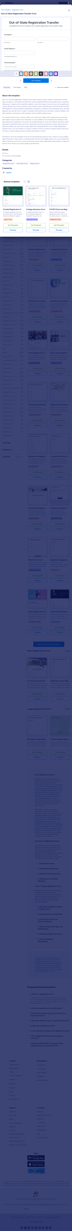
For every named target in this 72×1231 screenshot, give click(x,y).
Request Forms (35, 163)
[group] (13, 210)
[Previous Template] (20, 80)
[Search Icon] (69, 10)
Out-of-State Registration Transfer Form (18, 13)
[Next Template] (51, 80)
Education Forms (32, 219)
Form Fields (17, 87)
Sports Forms (8, 219)
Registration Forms (17, 10)
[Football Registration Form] (13, 196)
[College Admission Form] (36, 196)
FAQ (25, 87)
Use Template (36, 81)
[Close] (68, 3)
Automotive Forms (22, 163)
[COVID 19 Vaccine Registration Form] (59, 196)
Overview (7, 87)
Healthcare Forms (55, 219)
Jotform (9, 172)
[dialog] (36, 615)
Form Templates (6, 10)
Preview (13, 230)
